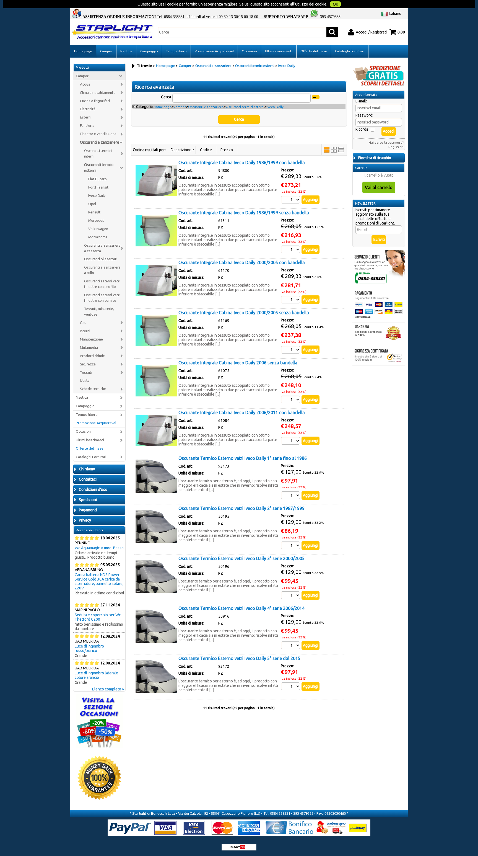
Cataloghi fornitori (349, 51)
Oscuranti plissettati (100, 259)
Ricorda (361, 129)
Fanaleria (87, 125)
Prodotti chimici (92, 356)
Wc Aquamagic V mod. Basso (99, 548)
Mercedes (96, 220)
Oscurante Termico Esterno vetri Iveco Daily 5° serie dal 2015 (239, 658)
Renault (94, 212)
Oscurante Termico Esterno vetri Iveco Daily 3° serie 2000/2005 (241, 558)
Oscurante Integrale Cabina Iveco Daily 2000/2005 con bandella (241, 262)
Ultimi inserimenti (278, 51)
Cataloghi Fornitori (91, 457)
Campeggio (149, 51)
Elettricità (87, 109)
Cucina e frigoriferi (95, 101)
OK (335, 4)
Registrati (396, 147)
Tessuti (86, 372)
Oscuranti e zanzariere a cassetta (102, 248)
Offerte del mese (313, 51)
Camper (106, 51)
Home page (83, 51)
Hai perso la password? (386, 142)
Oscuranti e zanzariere (99, 142)
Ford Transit (98, 187)
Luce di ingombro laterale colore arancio (96, 675)
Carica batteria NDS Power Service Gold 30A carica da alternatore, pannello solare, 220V (99, 581)
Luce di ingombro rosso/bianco (89, 648)
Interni (85, 331)
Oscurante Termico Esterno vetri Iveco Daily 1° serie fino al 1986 (242, 458)
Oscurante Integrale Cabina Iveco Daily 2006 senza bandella (237, 362)
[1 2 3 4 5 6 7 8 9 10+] (291, 199)
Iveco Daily (97, 196)
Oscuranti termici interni (98, 153)
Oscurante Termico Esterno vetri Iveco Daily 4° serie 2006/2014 (241, 608)
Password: (364, 115)
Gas (83, 323)
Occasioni (249, 51)
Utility (85, 380)
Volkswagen (98, 229)
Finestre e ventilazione (98, 134)
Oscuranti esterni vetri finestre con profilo (102, 284)
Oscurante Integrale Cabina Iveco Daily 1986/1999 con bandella (241, 162)
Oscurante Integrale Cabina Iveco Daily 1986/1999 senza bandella (243, 212)
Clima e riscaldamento (98, 93)
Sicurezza (88, 364)
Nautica (126, 51)
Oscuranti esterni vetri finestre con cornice (102, 298)
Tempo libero (176, 51)
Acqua (85, 84)
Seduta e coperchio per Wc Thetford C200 (98, 617)
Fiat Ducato (97, 179)
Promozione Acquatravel (214, 51)
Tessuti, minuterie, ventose (99, 311)
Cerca (166, 97)
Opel (92, 204)
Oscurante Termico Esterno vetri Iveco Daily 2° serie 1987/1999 (241, 508)
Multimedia (89, 348)
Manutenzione (91, 339)
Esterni (85, 117)
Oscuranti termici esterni (98, 168)
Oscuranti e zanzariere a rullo (102, 270)
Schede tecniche (93, 389)
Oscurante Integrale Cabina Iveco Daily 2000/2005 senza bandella (243, 312)
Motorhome (98, 237)
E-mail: (361, 101)
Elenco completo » (108, 689)
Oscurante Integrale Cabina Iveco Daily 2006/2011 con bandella (241, 412)
